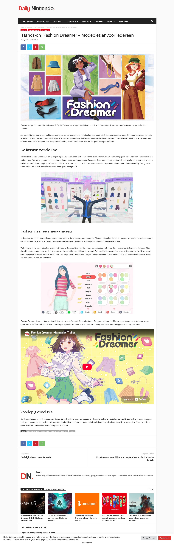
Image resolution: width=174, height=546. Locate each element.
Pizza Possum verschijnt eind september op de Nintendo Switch (125, 458)
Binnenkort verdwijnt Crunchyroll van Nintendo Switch (86, 518)
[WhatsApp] (42, 47)
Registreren (43, 21)
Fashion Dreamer (33, 431)
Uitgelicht (45, 30)
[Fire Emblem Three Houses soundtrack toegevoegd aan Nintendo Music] (114, 503)
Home (22, 27)
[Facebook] (23, 47)
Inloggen (28, 21)
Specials (86, 21)
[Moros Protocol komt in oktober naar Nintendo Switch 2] (60, 503)
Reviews (71, 21)
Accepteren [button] (164, 538)
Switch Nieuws (39, 27)
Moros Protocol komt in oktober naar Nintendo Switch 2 (58, 518)
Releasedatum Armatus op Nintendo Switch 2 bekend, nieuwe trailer (32, 518)
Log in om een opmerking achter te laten (38, 533)
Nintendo (64, 431)
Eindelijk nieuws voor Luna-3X (36, 457)
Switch (72, 431)
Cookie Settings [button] (149, 538)
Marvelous (55, 431)
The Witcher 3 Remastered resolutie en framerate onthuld (140, 518)
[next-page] (152, 489)
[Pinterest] (35, 47)
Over (109, 21)
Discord (99, 21)
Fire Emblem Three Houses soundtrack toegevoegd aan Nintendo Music (113, 518)
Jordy (26, 40)
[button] (152, 21)
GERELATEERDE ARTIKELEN (32, 489)
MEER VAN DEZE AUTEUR (55, 489)
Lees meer (87, 543)
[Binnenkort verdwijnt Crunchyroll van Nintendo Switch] (87, 503)
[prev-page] (149, 489)
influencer (45, 431)
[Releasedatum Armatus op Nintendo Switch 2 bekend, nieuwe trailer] (33, 503)
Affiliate (123, 21)
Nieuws (57, 21)
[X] (29, 47)
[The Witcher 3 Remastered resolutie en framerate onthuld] (141, 503)
